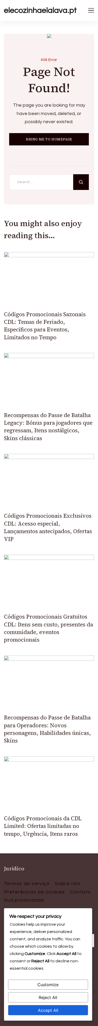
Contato (80, 891)
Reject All (48, 997)
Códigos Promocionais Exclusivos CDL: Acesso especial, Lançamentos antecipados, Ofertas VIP (48, 527)
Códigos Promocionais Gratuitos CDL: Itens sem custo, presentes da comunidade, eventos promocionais (48, 628)
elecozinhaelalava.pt (40, 10)
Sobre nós (67, 883)
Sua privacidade (24, 900)
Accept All (48, 1010)
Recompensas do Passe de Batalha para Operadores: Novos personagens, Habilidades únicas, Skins (47, 729)
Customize (48, 984)
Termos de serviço (27, 883)
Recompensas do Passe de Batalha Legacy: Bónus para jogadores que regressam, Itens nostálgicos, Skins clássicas (48, 426)
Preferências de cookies (34, 891)
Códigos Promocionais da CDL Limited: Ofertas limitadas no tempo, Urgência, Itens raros (43, 826)
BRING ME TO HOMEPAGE (49, 139)
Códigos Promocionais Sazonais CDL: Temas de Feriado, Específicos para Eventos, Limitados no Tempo (45, 325)
